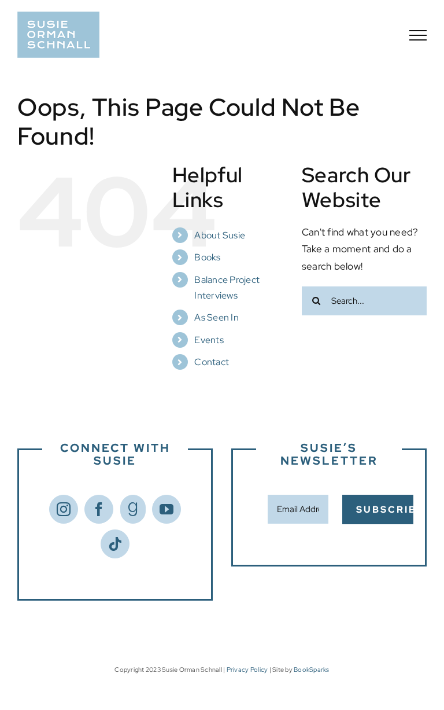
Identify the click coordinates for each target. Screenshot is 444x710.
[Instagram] (63, 509)
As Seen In (216, 317)
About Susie (219, 235)
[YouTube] (166, 509)
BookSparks (312, 669)
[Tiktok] (115, 543)
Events (209, 340)
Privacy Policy (247, 669)
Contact (211, 362)
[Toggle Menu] (418, 35)
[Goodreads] (133, 509)
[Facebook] (98, 509)
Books (207, 257)
